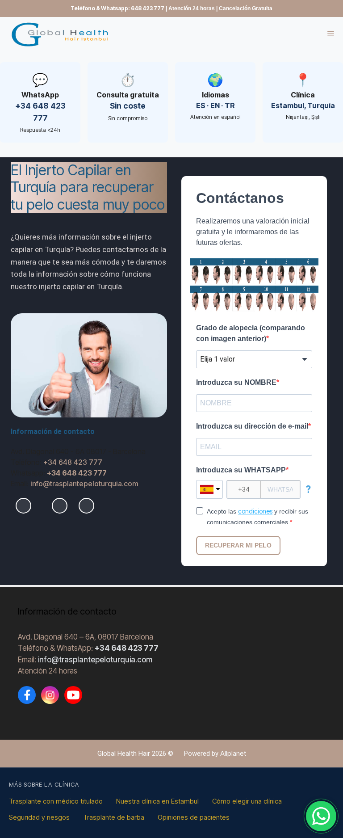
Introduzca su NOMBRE (236, 382)
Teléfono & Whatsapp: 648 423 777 (117, 8)
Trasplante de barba (113, 817)
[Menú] (335, 34)
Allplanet (233, 753)
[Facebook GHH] (27, 695)
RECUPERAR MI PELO (238, 545)
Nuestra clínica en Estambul (157, 801)
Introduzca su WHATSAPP (241, 470)
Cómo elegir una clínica (247, 801)
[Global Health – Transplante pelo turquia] (62, 34)
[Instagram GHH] (50, 695)
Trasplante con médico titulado (56, 801)
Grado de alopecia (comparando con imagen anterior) (250, 333)
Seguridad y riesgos (39, 817)
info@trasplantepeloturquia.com (84, 483)
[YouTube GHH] (73, 695)
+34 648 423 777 (72, 462)
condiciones (255, 511)
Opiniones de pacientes (194, 817)
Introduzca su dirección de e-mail (252, 426)
